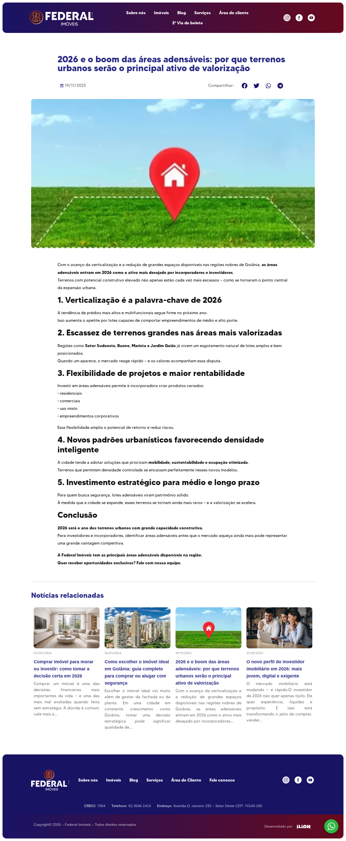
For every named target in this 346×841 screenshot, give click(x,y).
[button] (244, 85)
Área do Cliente (186, 780)
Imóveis (161, 12)
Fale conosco (222, 780)
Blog (181, 12)
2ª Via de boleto (187, 22)
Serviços (202, 12)
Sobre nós (136, 12)
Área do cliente (233, 12)
